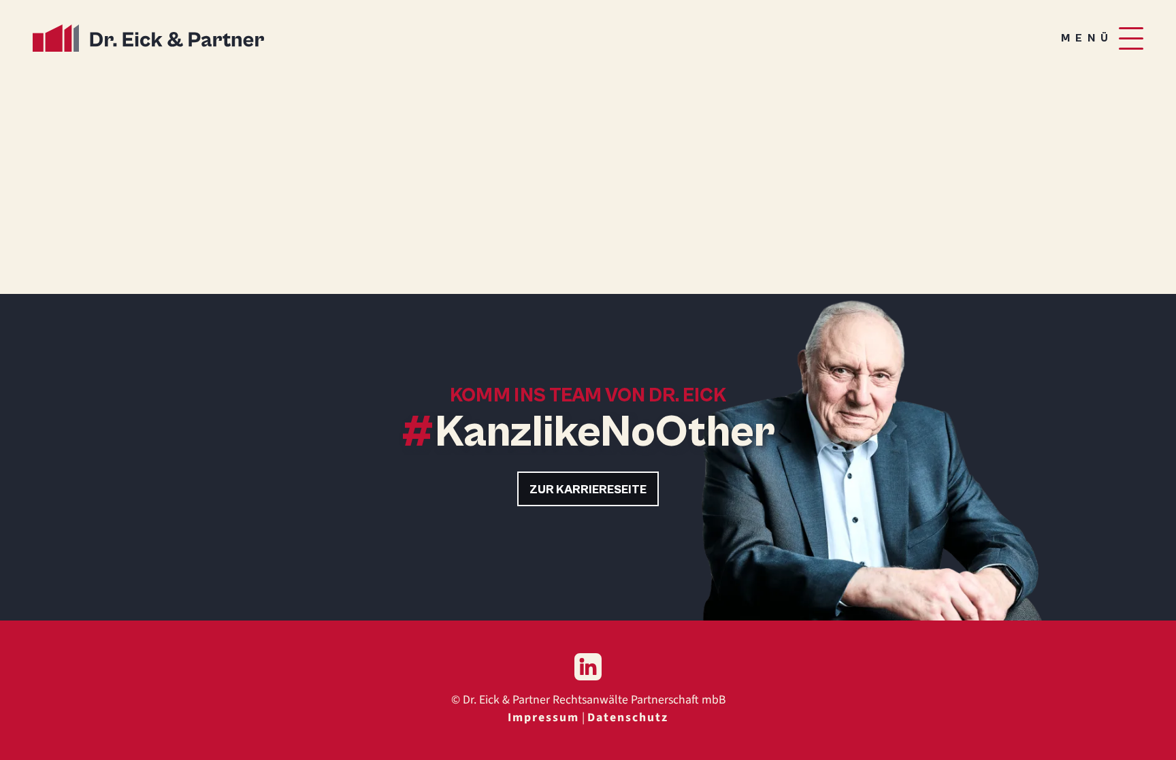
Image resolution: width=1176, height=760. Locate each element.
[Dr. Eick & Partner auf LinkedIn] (588, 666)
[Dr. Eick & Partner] (148, 38)
